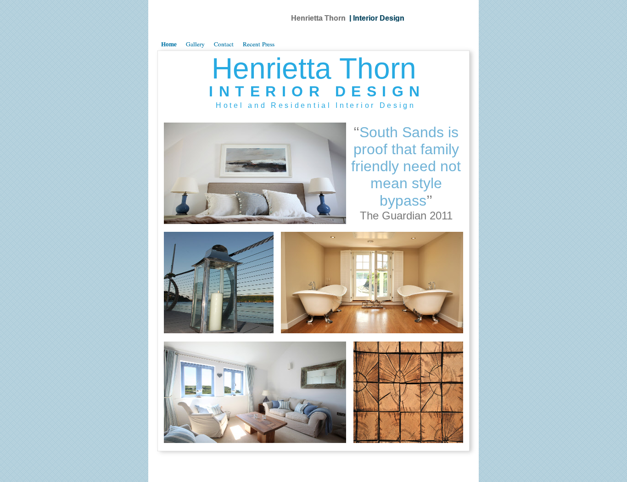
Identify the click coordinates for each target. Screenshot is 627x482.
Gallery (195, 44)
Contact (224, 44)
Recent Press (258, 44)
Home (169, 44)
